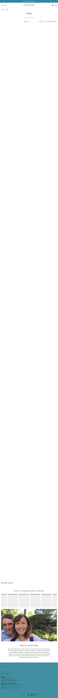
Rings (6, 9)
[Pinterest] (35, 695)
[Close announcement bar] (57, 1)
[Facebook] (28, 695)
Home (2, 9)
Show (40, 21)
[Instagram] (32, 695)
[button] (2, 5)
